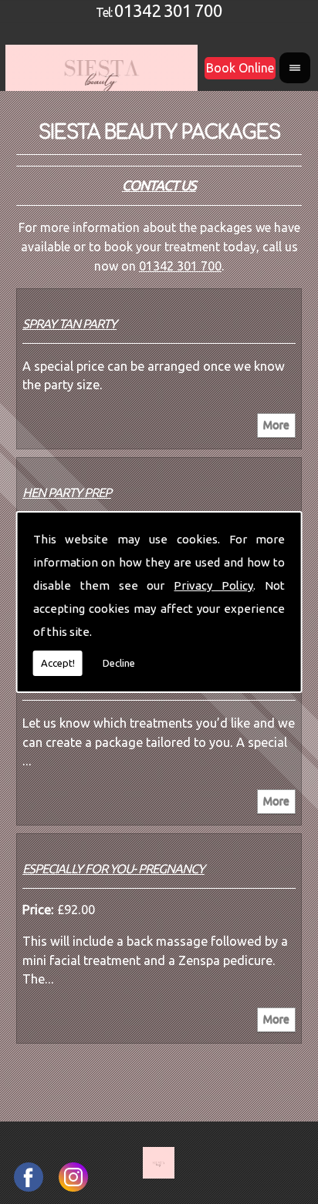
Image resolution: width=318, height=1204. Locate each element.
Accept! (58, 662)
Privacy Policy (213, 585)
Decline (119, 662)
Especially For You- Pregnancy (113, 869)
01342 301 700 (168, 10)
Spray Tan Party (69, 324)
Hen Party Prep (66, 492)
